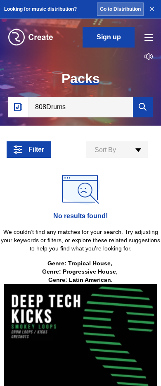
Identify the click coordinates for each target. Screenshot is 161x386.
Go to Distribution (120, 9)
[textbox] (116, 150)
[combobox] (117, 149)
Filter (36, 149)
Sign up (109, 37)
